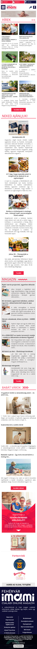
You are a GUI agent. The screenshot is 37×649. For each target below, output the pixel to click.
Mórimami (27, 630)
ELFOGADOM (18, 646)
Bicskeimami (27, 618)
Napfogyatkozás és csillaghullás (25, 37)
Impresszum (10, 620)
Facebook (34, 7)
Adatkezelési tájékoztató (9, 623)
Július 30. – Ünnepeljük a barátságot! (18, 255)
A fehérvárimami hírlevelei (9, 634)
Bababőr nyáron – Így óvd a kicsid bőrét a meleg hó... (17, 456)
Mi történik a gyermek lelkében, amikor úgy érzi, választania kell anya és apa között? (18, 303)
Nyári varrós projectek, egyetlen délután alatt (18, 286)
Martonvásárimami (27, 627)
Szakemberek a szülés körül (12, 425)
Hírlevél (5, 2)
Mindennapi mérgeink (11, 366)
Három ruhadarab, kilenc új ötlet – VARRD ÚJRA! (18, 320)
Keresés (30, 7)
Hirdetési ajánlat (9, 627)
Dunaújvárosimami (27, 621)
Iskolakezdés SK (18, 137)
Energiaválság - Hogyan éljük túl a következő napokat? (26, 95)
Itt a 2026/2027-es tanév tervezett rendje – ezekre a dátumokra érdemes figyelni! (18, 336)
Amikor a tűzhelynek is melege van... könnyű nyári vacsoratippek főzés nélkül (18, 213)
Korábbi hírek (18, 110)
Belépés (17, 2)
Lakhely (29, 2)
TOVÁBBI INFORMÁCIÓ (18, 643)
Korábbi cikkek (18, 488)
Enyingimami (27, 624)
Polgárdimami (27, 632)
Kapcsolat (9, 617)
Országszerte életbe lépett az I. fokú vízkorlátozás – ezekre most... (9, 96)
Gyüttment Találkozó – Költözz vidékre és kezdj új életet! (27, 65)
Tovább (18, 273)
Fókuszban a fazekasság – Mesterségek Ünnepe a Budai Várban (9, 39)
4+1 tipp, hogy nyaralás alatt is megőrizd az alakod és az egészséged (18, 176)
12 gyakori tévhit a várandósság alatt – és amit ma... (17, 394)
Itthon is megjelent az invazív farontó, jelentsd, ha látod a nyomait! (9, 66)
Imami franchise (9, 630)
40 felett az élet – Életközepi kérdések (17, 351)
